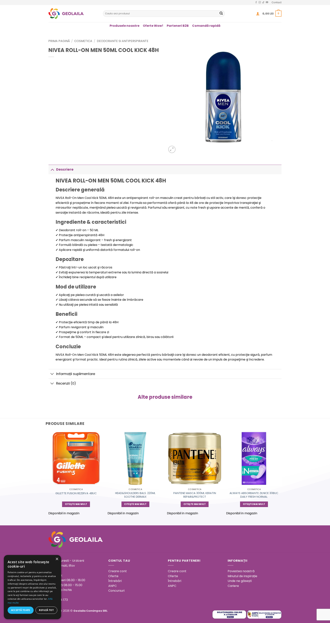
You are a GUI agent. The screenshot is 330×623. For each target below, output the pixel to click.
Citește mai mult (76, 504)
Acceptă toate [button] (20, 610)
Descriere (65, 169)
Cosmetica (83, 41)
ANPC (112, 586)
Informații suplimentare (75, 374)
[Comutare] (52, 169)
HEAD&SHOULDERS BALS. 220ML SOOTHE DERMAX (135, 494)
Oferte (113, 576)
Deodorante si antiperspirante (122, 41)
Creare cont (117, 571)
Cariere (233, 586)
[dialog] (32, 587)
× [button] (56, 559)
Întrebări (115, 581)
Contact (276, 2)
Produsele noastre (124, 25)
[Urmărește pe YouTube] (267, 2)
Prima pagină (59, 41)
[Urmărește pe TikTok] (263, 2)
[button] (258, 13)
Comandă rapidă (206, 25)
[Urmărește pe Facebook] (256, 2)
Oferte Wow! (153, 25)
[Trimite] (221, 13)
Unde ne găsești (240, 581)
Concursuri (116, 590)
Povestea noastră (241, 571)
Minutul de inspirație (242, 576)
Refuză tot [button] (46, 610)
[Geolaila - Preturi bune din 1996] (73, 13)
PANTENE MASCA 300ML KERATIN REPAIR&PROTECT (194, 494)
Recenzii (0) (66, 383)
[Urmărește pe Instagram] (260, 2)
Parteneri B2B (178, 25)
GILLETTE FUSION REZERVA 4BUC (76, 493)
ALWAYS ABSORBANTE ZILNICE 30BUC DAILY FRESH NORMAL (254, 494)
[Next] (281, 474)
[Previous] (48, 474)
